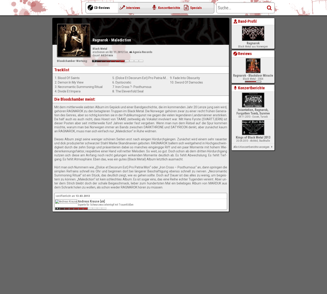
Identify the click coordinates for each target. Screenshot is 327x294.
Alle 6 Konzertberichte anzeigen (251, 147)
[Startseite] (70, 9)
